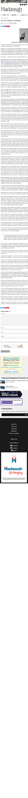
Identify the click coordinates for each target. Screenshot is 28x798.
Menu (4, 16)
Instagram (15, 449)
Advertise (14, 432)
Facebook (15, 447)
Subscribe (13, 16)
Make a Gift (14, 440)
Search (23, 16)
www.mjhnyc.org (8, 63)
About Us (14, 425)
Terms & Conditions (14, 434)
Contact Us (14, 427)
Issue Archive (4, 19)
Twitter (15, 451)
